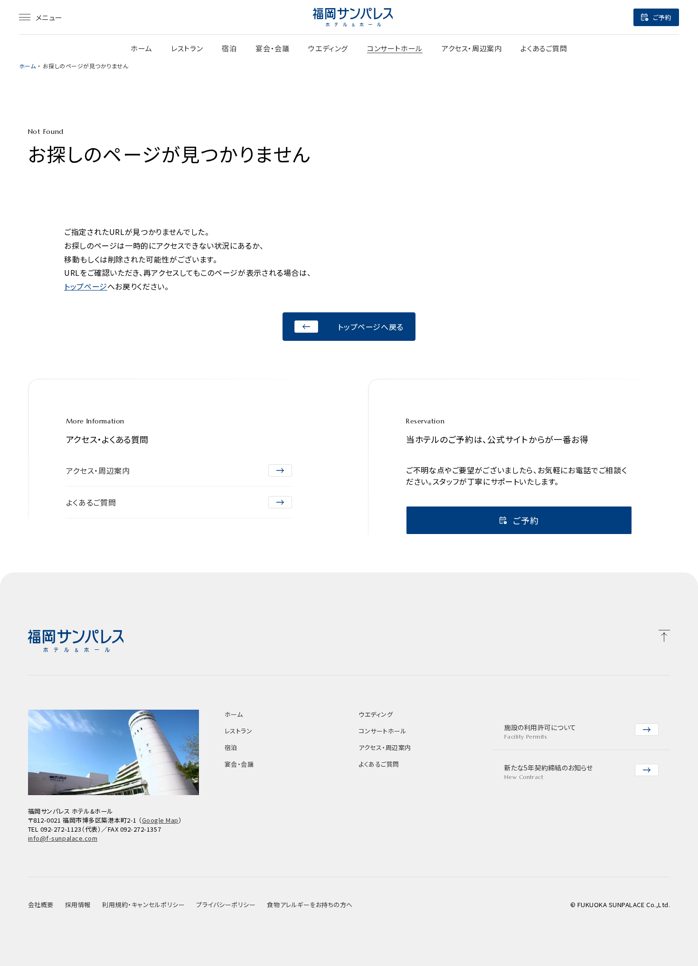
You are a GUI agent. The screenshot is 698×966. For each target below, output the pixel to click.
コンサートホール (395, 48)
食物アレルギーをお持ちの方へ (309, 904)
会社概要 (41, 904)
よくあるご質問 (543, 48)
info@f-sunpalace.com (62, 838)
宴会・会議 (272, 48)
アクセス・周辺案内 (471, 48)
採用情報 (78, 904)
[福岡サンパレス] (353, 17)
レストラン (187, 48)
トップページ (85, 286)
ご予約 (662, 17)
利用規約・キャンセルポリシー (143, 904)
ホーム (141, 48)
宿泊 (229, 48)
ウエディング (328, 48)
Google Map (160, 820)
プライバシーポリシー (225, 904)
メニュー (49, 17)
